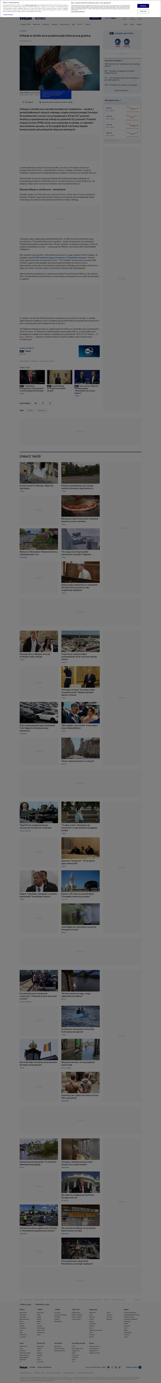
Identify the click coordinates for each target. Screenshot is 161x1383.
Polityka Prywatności (8, 14)
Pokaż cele (143, 11)
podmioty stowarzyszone (31, 5)
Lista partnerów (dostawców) (78, 11)
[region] (80, 8)
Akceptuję (143, 6)
